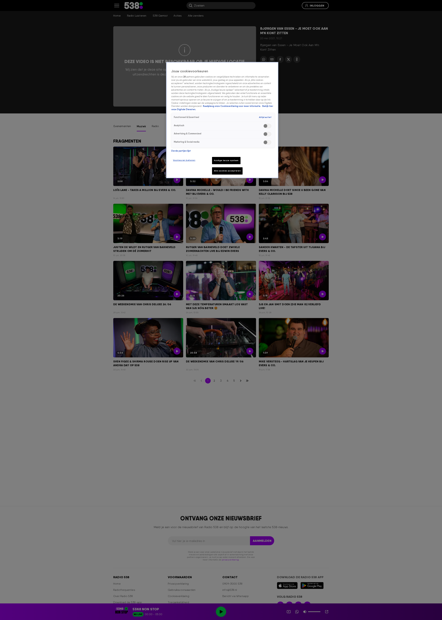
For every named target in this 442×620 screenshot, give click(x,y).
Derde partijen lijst (181, 151)
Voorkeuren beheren (184, 160)
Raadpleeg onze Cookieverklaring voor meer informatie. (232, 106)
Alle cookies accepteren (227, 171)
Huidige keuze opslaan (226, 160)
